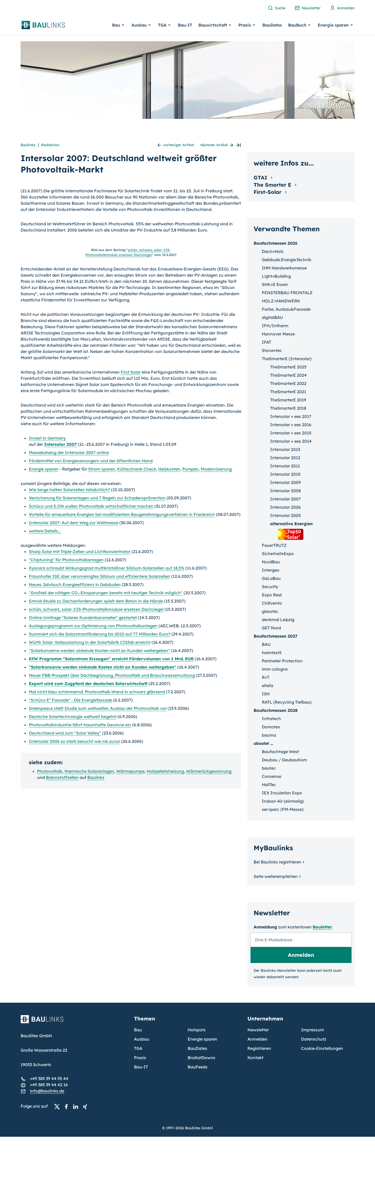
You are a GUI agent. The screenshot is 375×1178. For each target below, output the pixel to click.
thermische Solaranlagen (89, 771)
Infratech (271, 718)
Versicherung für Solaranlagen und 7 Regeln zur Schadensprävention (97, 497)
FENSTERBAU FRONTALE (287, 292)
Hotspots (197, 1029)
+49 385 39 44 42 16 (49, 1084)
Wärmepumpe (130, 771)
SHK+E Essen (275, 284)
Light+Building (276, 276)
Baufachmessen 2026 (275, 243)
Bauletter (322, 926)
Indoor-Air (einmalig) (283, 801)
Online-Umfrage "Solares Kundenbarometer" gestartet (83, 617)
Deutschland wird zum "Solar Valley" (65, 733)
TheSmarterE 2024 (288, 375)
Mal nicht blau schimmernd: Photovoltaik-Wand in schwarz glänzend (97, 691)
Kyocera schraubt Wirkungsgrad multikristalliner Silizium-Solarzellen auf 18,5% (106, 568)
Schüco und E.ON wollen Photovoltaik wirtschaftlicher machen (91, 506)
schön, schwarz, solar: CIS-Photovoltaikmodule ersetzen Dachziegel (96, 609)
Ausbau (141, 1039)
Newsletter (258, 1029)
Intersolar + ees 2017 (290, 416)
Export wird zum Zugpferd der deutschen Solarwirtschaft (88, 683)
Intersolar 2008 (285, 490)
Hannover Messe (278, 333)
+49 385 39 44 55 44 (49, 1078)
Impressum (312, 1029)
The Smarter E (273, 185)
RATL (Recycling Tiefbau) (287, 702)
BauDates (272, 25)
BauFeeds (197, 1066)
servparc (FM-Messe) (283, 809)
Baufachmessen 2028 (276, 710)
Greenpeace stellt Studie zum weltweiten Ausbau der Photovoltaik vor (97, 708)
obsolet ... (263, 743)
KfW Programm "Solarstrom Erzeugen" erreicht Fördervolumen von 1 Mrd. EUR (111, 658)
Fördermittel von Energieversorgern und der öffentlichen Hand (91, 460)
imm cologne (275, 669)
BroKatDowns (201, 1057)
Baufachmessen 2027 (275, 636)
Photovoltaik (49, 771)
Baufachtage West (280, 751)
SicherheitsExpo (278, 553)
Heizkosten (169, 469)
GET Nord (271, 627)
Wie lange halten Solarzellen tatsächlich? (69, 489)
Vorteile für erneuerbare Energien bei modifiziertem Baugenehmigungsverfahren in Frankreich (122, 514)
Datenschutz (313, 1039)
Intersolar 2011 (285, 465)
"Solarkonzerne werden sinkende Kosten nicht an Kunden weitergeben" (99, 650)
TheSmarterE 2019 (288, 399)
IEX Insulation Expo (282, 792)
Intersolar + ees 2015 (290, 432)
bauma (269, 735)
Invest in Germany (47, 438)
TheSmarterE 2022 (288, 383)
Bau (138, 1029)
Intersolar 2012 (285, 457)
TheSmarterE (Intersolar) (287, 358)
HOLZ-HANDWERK (281, 300)
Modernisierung (216, 469)
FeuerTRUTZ (274, 545)
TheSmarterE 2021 (288, 391)
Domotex (271, 726)
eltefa (267, 685)
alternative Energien (291, 523)
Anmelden (257, 1039)
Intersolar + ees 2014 (291, 441)
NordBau (271, 561)
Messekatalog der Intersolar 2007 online (69, 452)
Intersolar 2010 (285, 474)
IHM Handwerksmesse (284, 267)
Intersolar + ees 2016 (290, 424)
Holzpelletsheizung (165, 771)
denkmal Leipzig (278, 619)
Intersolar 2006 (285, 507)
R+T (265, 677)
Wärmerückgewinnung (208, 771)
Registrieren (259, 1048)
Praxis (140, 1057)
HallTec (269, 784)
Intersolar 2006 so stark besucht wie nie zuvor (74, 741)
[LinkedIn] (77, 1106)
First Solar (131, 372)
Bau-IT (185, 25)
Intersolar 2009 (285, 482)
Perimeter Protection (282, 660)
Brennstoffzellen (62, 777)
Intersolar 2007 (60, 444)
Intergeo (270, 570)
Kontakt (255, 1057)
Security (270, 586)
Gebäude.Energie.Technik (286, 259)
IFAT (266, 342)
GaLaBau (271, 578)
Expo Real (272, 594)
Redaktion (50, 145)
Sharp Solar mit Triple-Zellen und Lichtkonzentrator (79, 551)
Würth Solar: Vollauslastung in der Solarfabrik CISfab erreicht (90, 642)
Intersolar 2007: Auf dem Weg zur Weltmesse (73, 522)
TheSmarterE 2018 (288, 408)
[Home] (74, 1022)
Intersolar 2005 (285, 515)
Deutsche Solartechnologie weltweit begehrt (72, 716)
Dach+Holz (273, 251)
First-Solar (268, 192)
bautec (269, 768)
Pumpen (190, 469)
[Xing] (86, 1106)
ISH (266, 693)
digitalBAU (272, 317)
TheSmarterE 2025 (288, 366)
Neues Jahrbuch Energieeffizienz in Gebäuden (75, 584)
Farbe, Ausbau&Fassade (286, 309)
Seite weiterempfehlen (276, 876)
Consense (271, 776)
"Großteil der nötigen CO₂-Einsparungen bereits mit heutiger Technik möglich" (105, 592)
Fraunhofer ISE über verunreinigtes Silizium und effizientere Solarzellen (99, 576)
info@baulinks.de (47, 1090)
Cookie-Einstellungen (322, 1048)
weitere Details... (45, 530)
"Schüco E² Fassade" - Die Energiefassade (70, 700)
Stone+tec (272, 350)
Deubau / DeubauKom (284, 759)
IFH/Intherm (275, 325)
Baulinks (28, 145)
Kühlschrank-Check (136, 469)
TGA (138, 1048)
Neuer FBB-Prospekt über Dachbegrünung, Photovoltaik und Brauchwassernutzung (112, 675)
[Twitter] (58, 1106)
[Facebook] (67, 1106)
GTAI (261, 177)
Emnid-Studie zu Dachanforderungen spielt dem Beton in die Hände (96, 601)
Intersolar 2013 (285, 449)
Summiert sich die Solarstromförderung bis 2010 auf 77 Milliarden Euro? (99, 634)
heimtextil (271, 652)
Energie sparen (44, 469)
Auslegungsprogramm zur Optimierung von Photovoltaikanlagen (93, 625)
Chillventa (272, 603)
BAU (266, 644)
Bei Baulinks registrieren (277, 861)
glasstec (270, 611)
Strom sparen (101, 469)
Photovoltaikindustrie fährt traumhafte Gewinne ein (80, 724)
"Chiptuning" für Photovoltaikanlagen (66, 559)
